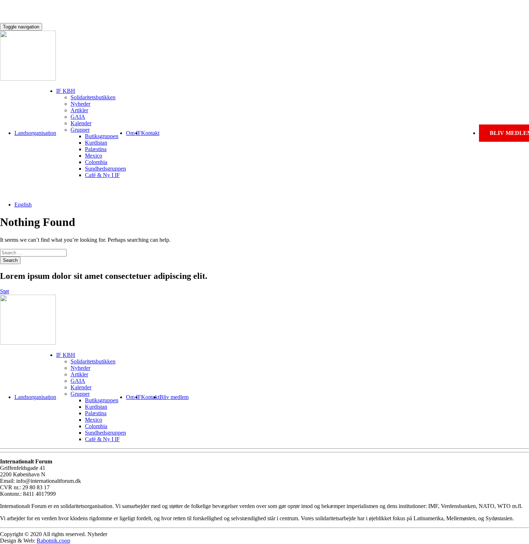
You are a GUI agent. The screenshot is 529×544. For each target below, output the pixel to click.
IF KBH (65, 91)
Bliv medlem (174, 397)
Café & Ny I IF (102, 175)
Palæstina (96, 149)
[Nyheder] (28, 79)
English (23, 204)
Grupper (80, 130)
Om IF (133, 133)
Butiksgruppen (101, 136)
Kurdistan (96, 143)
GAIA (78, 117)
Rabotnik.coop (53, 541)
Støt (4, 291)
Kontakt (150, 133)
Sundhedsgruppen (105, 169)
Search (10, 260)
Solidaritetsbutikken (93, 97)
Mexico (93, 156)
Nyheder (80, 104)
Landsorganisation (35, 133)
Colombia (96, 162)
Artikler (79, 110)
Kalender (81, 123)
